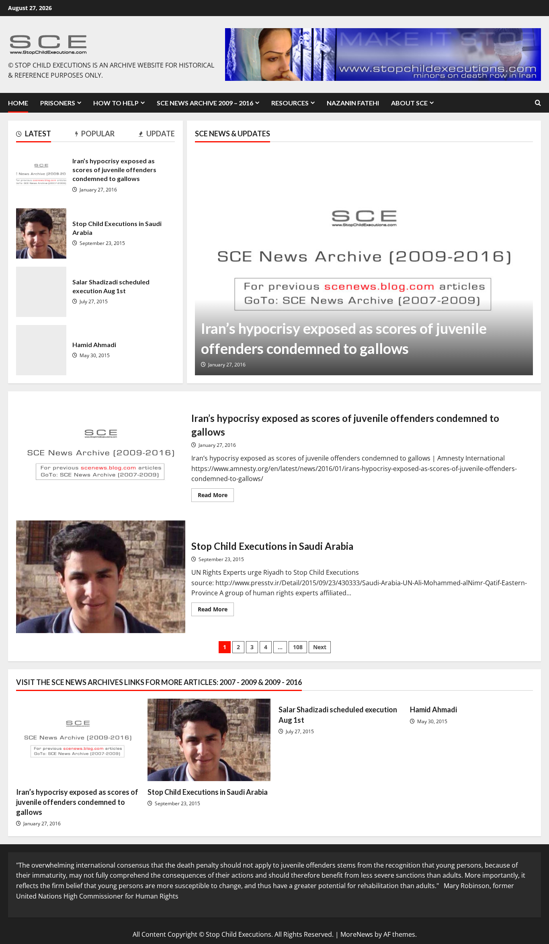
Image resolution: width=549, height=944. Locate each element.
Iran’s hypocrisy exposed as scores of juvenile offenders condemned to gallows (41, 175)
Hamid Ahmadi (41, 350)
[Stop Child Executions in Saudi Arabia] (209, 740)
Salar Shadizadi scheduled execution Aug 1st (41, 292)
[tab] (33, 135)
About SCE (409, 103)
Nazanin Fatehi (353, 103)
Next (319, 647)
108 (298, 647)
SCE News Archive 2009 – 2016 (205, 103)
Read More (216, 496)
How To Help (116, 103)
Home (18, 103)
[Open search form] (538, 102)
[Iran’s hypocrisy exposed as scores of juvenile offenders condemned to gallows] (364, 262)
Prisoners (57, 103)
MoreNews (356, 934)
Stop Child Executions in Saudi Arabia (41, 233)
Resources (290, 103)
